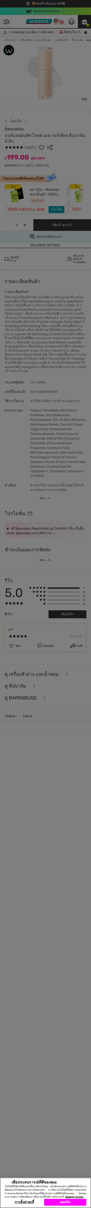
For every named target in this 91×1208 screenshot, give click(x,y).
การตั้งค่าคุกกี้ (24, 1202)
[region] (45, 1193)
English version (74, 1197)
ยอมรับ (65, 1202)
